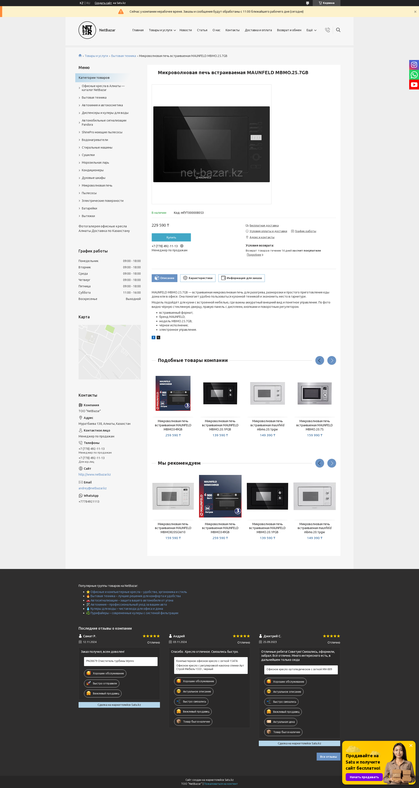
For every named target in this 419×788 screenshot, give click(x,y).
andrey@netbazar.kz (93, 488)
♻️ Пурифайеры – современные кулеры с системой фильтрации (132, 613)
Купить (171, 237)
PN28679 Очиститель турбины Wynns (110, 661)
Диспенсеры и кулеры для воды (105, 113)
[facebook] (153, 338)
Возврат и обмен (289, 30)
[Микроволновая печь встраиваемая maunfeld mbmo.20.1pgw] (267, 393)
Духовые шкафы (93, 178)
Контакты (233, 30)
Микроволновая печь (97, 185)
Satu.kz (229, 779)
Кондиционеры (93, 170)
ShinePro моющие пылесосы (102, 132)
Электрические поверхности (103, 200)
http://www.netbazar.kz (95, 474)
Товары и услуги (160, 30)
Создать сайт (103, 3)
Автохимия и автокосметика (102, 105)
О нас (216, 30)
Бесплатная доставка (264, 225)
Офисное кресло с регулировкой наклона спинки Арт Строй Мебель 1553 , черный (210, 667)
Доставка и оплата (258, 30)
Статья (202, 30)
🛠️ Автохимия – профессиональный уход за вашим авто (126, 604)
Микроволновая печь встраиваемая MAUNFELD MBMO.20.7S (314, 425)
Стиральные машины (97, 147)
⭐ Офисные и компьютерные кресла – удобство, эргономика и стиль (136, 592)
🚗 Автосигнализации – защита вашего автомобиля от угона (129, 600)
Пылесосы (89, 193)
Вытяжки (88, 216)
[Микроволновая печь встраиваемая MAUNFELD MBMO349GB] (173, 393)
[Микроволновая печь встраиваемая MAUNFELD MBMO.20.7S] (314, 393)
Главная (138, 30)
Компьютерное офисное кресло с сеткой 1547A (207, 661)
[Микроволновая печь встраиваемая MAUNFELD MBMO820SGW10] (173, 496)
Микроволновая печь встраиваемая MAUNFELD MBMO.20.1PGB (220, 425)
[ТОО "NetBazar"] (87, 30)
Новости (186, 30)
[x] (158, 338)
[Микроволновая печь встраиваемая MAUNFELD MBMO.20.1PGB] (220, 393)
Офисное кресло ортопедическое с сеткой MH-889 (299, 669)
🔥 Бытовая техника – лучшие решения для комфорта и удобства (133, 596)
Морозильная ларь (95, 162)
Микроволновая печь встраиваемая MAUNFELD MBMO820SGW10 (173, 528)
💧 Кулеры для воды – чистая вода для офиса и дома (124, 608)
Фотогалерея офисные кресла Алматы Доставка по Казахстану (104, 228)
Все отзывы (328, 756)
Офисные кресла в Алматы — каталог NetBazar (103, 88)
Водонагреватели (95, 140)
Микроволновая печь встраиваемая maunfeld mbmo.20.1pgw (267, 425)
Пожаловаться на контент (221, 783)
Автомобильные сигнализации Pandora (104, 122)
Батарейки (89, 208)
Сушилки (88, 155)
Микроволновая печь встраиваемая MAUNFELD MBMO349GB (173, 425)
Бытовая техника (123, 56)
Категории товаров (94, 77)
